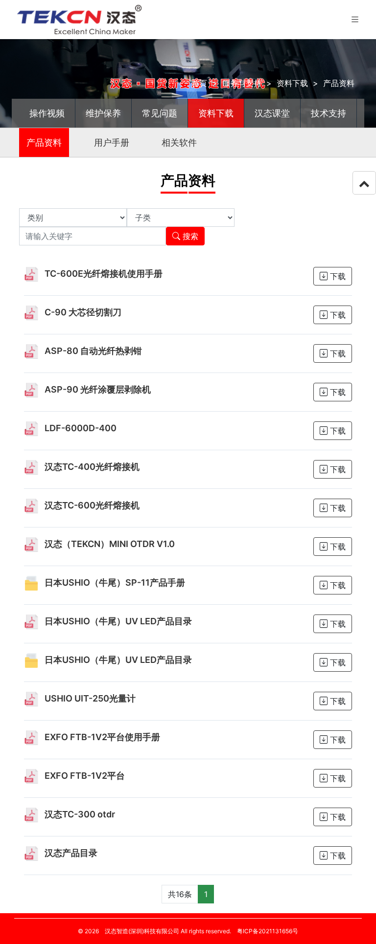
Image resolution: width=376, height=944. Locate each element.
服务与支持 (241, 83)
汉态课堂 (272, 113)
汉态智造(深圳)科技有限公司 (142, 931)
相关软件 (179, 142)
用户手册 (111, 142)
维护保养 (103, 113)
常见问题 (159, 113)
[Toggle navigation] (355, 19)
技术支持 (328, 113)
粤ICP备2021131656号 (267, 931)
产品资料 (338, 83)
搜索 (189, 236)
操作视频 (47, 113)
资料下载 (292, 83)
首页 (199, 83)
